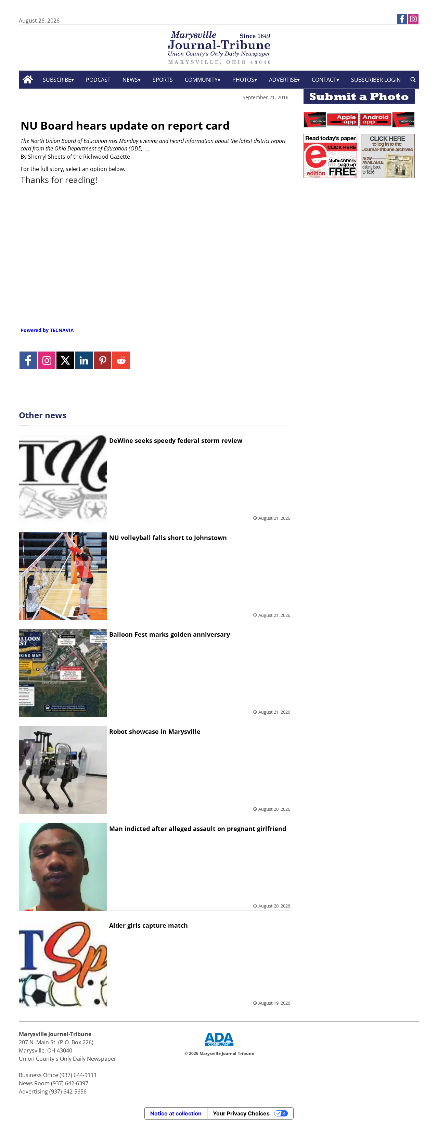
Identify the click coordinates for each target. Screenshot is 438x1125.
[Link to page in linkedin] (84, 360)
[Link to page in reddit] (121, 360)
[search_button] (413, 79)
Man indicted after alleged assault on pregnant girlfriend (197, 828)
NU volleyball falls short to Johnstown (168, 537)
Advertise (283, 79)
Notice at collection (176, 1113)
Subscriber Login (376, 79)
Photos (243, 79)
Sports (163, 79)
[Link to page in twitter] (65, 360)
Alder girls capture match (148, 925)
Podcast (98, 79)
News (130, 79)
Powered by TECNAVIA (47, 330)
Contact (324, 79)
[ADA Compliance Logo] (219, 1046)
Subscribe (57, 79)
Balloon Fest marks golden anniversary (169, 634)
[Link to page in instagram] (413, 19)
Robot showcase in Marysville (155, 731)
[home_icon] (28, 79)
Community (201, 79)
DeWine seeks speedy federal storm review (175, 440)
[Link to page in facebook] (402, 19)
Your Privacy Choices (241, 1113)
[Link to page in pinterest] (102, 360)
